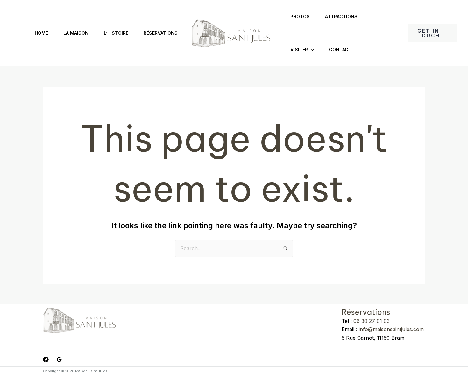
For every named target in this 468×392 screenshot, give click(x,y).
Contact (340, 49)
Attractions (341, 16)
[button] (311, 49)
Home (41, 33)
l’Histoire (116, 33)
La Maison (76, 33)
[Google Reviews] (59, 359)
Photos (300, 16)
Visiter (299, 49)
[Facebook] (46, 359)
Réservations (161, 33)
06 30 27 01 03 (371, 321)
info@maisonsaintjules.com (390, 329)
